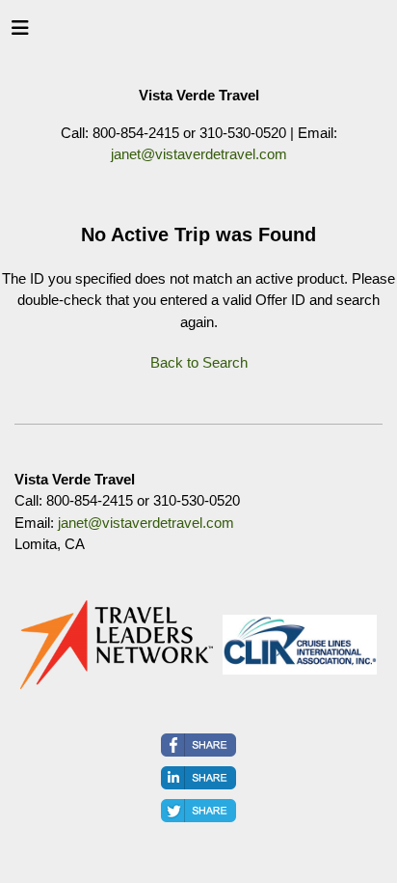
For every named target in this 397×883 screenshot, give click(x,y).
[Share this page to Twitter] (198, 810)
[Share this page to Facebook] (198, 745)
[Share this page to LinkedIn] (198, 777)
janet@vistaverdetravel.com (199, 154)
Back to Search (199, 362)
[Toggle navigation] (20, 32)
